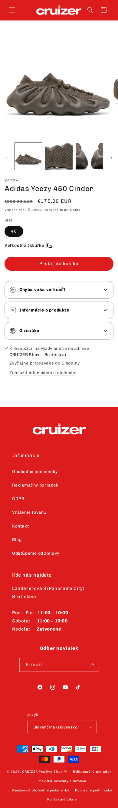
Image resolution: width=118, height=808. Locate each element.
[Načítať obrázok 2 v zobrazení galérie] (58, 156)
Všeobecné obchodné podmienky (40, 790)
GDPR (18, 498)
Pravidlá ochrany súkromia (62, 781)
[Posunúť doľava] (6, 157)
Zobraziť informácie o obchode (42, 372)
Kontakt (20, 526)
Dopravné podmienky (93, 790)
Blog (16, 539)
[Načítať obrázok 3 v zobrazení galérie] (89, 156)
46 (14, 231)
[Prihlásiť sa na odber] (92, 665)
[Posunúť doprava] (111, 157)
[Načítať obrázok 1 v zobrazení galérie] (28, 156)
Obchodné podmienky (35, 471)
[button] (12, 10)
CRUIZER (30, 772)
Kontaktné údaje (62, 799)
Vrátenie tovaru (29, 512)
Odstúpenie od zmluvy (35, 553)
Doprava (36, 210)
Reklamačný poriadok (35, 485)
